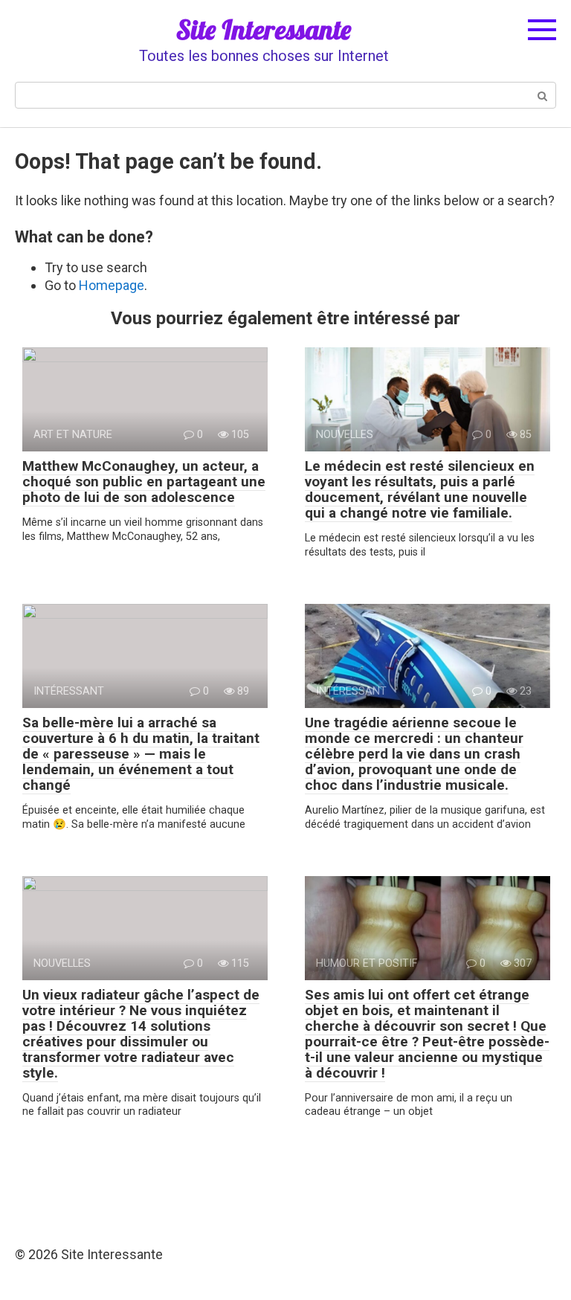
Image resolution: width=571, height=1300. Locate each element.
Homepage (111, 285)
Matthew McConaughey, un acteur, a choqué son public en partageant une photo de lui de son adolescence (143, 481)
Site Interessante (263, 29)
